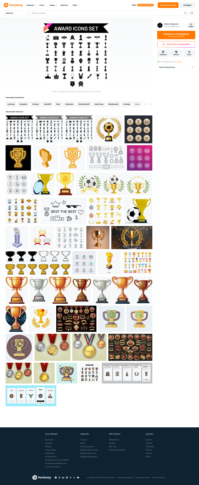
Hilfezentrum (114, 440)
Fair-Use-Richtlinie (158, 477)
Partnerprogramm (87, 446)
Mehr (75, 5)
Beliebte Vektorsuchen (89, 450)
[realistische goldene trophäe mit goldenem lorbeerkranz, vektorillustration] (97, 237)
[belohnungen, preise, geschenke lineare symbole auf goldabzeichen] (138, 129)
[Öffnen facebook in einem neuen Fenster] (56, 477)
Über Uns (112, 446)
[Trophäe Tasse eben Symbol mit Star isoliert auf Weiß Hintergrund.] (65, 183)
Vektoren (30, 5)
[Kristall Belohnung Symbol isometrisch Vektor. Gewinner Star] (17, 237)
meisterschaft (84, 104)
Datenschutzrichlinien (142, 477)
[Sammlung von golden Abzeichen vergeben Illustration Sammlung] (130, 347)
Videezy (48, 446)
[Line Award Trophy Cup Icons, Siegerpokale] (70, 237)
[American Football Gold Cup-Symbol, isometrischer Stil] (109, 262)
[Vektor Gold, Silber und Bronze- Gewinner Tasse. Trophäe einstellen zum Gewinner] (60, 290)
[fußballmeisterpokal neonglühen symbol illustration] (18, 158)
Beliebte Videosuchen (88, 456)
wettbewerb (113, 104)
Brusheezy (49, 440)
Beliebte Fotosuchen (88, 453)
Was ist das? (178, 62)
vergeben (23, 104)
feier (58, 104)
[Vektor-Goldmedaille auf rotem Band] (44, 373)
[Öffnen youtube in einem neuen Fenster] (78, 477)
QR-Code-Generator (53, 467)
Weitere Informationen (167, 67)
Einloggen (187, 5)
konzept (126, 104)
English (149, 440)
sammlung (99, 104)
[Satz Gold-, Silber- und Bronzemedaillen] (52, 347)
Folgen (191, 26)
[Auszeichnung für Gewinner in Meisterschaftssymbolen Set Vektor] (89, 373)
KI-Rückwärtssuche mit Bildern (57, 460)
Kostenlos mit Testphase (176, 35)
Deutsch (149, 450)
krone (137, 104)
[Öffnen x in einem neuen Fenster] (74, 477)
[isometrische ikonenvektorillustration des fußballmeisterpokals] (45, 158)
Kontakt (112, 443)
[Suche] (185, 13)
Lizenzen (83, 440)
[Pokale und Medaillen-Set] (105, 210)
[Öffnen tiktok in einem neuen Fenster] (71, 477)
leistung (10, 104)
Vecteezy (48, 443)
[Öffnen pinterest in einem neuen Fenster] (67, 477)
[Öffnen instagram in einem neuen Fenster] (59, 477)
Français (149, 453)
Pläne (134, 5)
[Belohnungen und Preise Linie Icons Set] (139, 158)
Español (149, 443)
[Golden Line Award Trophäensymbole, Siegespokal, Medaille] (22, 210)
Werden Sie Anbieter (117, 450)
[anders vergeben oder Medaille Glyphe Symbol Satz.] (19, 129)
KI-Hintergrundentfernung (55, 463)
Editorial (64, 5)
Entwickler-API (50, 456)
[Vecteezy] (13, 5)
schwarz (35, 104)
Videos (52, 5)
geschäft (47, 104)
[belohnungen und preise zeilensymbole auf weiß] (17, 183)
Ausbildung (49, 453)
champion (69, 104)
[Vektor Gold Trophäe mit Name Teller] (17, 290)
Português (150, 446)
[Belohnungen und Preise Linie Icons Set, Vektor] (84, 262)
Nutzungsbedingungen (125, 477)
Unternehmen (50, 450)
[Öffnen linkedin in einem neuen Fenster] (63, 477)
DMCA (82, 443)
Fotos (41, 5)
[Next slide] (149, 104)
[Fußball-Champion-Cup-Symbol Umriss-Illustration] (72, 158)
